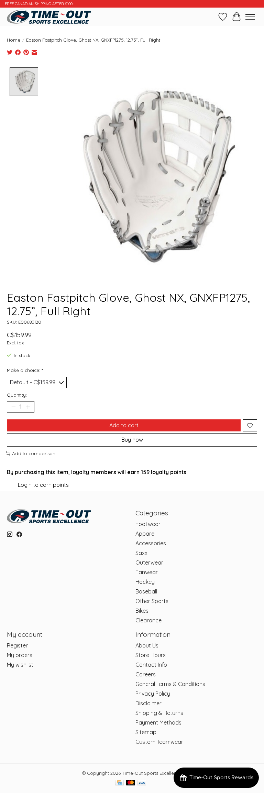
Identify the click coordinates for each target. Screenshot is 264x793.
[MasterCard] (130, 783)
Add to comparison (33, 453)
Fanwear (146, 572)
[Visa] (141, 783)
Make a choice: (25, 370)
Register (17, 645)
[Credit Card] (119, 783)
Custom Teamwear (159, 741)
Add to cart (124, 425)
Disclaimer (148, 703)
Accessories (150, 543)
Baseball (146, 591)
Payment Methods (158, 722)
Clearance (148, 620)
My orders (19, 655)
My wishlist (20, 664)
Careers (145, 674)
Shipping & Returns (159, 712)
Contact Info (151, 664)
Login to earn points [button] (43, 484)
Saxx (141, 552)
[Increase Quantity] (27, 407)
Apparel (145, 533)
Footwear (148, 524)
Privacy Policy (152, 693)
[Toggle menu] (250, 17)
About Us (146, 645)
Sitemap (145, 732)
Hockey (145, 581)
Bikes (141, 610)
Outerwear (149, 562)
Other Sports (151, 601)
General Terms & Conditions (170, 684)
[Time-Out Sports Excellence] (49, 17)
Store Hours (150, 655)
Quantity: (17, 395)
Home (13, 40)
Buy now (132, 439)
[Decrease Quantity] (13, 407)
